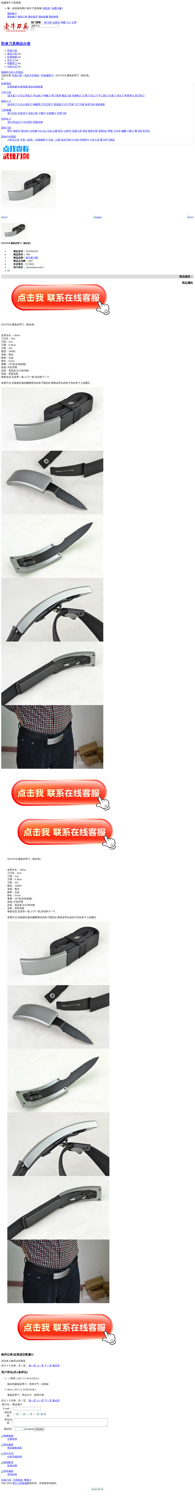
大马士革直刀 (25, 95)
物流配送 (8, 1462)
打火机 (75, 139)
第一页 (32, 1365)
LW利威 (33, 131)
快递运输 (12, 1465)
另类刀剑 (62, 113)
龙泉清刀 (23, 113)
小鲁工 (130, 131)
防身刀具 (12, 50)
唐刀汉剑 (12, 113)
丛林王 (56, 22)
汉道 (49, 131)
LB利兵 (68, 131)
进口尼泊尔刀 (14, 122)
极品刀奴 (66, 95)
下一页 (48, 1365)
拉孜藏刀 (51, 113)
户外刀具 (6, 92)
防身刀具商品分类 (15, 44)
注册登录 (12, 1439)
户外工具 (94, 139)
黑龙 (85, 131)
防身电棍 (12, 57)
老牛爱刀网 (32, 257)
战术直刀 (12, 95)
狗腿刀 (47, 95)
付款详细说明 (14, 1456)
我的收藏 (43, 16)
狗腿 (63, 22)
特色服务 (8, 1471)
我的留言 (33, 16)
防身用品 (6, 83)
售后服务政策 (14, 1448)
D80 (50, 22)
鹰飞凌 (138, 131)
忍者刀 (112, 95)
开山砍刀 (38, 95)
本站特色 (12, 1474)
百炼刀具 (77, 131)
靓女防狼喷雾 (35, 86)
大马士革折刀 (25, 104)
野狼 (110, 131)
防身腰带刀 (47, 75)
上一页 (40, 1365)
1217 (68, 22)
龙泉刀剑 (33, 113)
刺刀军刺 (56, 95)
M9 (45, 22)
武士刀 (11, 60)
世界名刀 (6, 119)
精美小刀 (6, 101)
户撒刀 (42, 113)
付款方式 (12, 66)
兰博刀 (86, 95)
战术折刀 (12, 104)
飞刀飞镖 (79, 104)
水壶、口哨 (54, 139)
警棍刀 (27, 1480)
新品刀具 (12, 53)
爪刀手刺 (69, 104)
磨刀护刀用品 (107, 139)
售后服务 (8, 1444)
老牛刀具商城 (19, 1483)
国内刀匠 (6, 127)
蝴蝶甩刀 (38, 104)
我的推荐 (53, 16)
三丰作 (117, 131)
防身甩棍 (23, 86)
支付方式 (8, 1453)
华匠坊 (16, 131)
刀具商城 (17, 1480)
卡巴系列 (27, 122)
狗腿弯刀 (12, 63)
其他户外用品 (31, 75)
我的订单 (22, 16)
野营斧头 (129, 95)
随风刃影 (93, 131)
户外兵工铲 (13, 139)
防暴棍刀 (77, 95)
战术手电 (66, 139)
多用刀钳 (90, 104)
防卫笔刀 (48, 104)
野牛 (9, 131)
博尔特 (24, 131)
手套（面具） (27, 139)
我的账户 (12, 13)
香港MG (102, 131)
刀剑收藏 (6, 110)
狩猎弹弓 (84, 139)
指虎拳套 (100, 104)
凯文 (60, 131)
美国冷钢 (38, 122)
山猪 (55, 131)
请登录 (46, 8)
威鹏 (123, 131)
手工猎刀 (103, 95)
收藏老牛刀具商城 (11, 2)
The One (42, 131)
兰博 (74, 22)
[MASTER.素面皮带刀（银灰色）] (28, 215)
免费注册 (57, 8)
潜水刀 (120, 95)
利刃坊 (146, 131)
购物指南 (8, 1435)
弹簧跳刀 (59, 104)
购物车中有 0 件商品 (12, 72)
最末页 (56, 1365)
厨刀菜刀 (140, 95)
